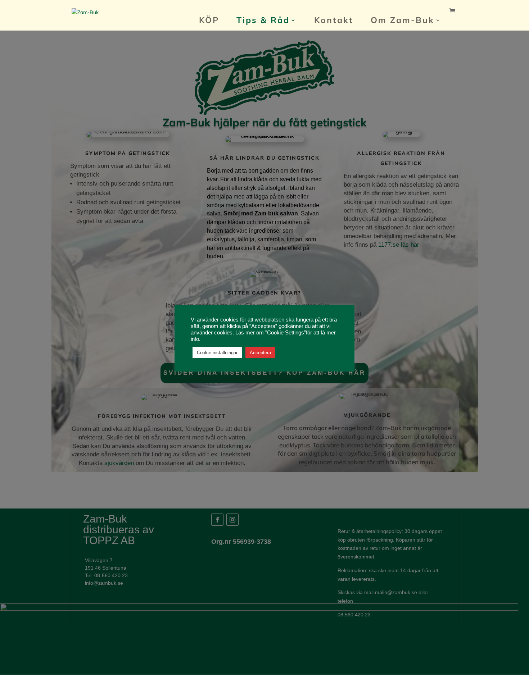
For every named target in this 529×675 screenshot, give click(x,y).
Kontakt (333, 21)
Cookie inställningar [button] (217, 352)
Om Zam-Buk (402, 21)
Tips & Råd (263, 21)
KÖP (209, 21)
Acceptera (260, 352)
